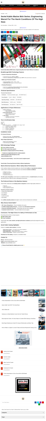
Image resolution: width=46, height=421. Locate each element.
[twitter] (5, 32)
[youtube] (43, 402)
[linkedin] (8, 32)
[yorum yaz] (16, 32)
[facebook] (2, 32)
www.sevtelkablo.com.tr (6, 156)
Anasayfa (2, 13)
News (6, 13)
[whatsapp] (39, 404)
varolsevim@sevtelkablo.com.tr (10, 241)
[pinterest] (11, 32)
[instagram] (40, 402)
